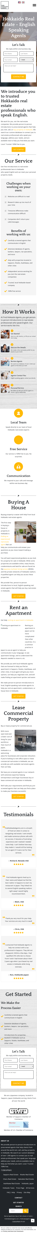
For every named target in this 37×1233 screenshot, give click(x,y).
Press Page (20, 1188)
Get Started (18, 149)
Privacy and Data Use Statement (13, 1231)
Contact (18, 1198)
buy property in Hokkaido (23, 130)
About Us (5, 1141)
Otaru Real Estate (9, 1179)
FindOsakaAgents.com (26, 1219)
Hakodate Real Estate (26, 1179)
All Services (30, 1188)
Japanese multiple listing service (16, 569)
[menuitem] (19, 2)
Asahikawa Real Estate (11, 1183)
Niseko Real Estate (27, 1175)
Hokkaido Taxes (8, 1188)
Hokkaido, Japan (28, 1183)
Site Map (27, 1192)
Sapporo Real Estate (10, 1175)
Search (25, 1211)
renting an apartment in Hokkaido (20, 620)
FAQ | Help (11, 1192)
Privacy (19, 1192)
